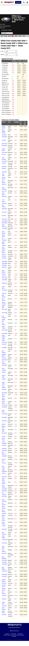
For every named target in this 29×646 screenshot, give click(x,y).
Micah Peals (4, 433)
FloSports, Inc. (18, 627)
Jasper (9, 134)
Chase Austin (4, 219)
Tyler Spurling (4, 221)
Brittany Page (4, 574)
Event (2, 51)
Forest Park (10, 143)
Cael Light (4, 163)
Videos (16, 36)
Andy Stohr (4, 140)
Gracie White (4, 543)
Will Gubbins (4, 265)
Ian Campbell (4, 279)
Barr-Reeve (10, 426)
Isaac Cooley (4, 342)
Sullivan (9, 274)
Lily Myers (4, 379)
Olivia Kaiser (4, 420)
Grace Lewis (4, 605)
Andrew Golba (4, 330)
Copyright (13, 627)
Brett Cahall (4, 553)
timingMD (10, 30)
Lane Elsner (4, 258)
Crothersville (10, 256)
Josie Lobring (4, 539)
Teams (24, 36)
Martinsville (10, 152)
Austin (9, 277)
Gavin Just (4, 275)
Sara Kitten (4, 583)
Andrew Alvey (4, 283)
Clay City (9, 476)
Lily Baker (4, 372)
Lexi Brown (4, 614)
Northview (10, 193)
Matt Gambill (4, 145)
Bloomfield (10, 506)
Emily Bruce (4, 598)
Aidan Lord (4, 254)
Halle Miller (4, 448)
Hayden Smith (4, 359)
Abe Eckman (4, 134)
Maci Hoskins (4, 405)
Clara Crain (4, 358)
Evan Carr (4, 154)
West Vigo (10, 298)
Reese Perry (4, 267)
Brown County (10, 219)
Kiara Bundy (4, 562)
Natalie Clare (4, 490)
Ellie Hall (3, 424)
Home (2, 36)
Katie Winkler (4, 392)
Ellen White (4, 389)
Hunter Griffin (4, 161)
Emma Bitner (4, 450)
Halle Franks (4, 496)
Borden (9, 263)
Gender (2, 54)
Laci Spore (4, 462)
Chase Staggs (4, 333)
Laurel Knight (4, 564)
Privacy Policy (13, 633)
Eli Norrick (4, 215)
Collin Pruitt (4, 212)
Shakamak (10, 549)
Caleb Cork (4, 293)
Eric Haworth (4, 290)
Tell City (9, 562)
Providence (10, 405)
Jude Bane (4, 245)
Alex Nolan (4, 168)
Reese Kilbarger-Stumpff (4, 131)
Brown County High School (5, 26)
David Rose (4, 256)
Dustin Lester (4, 309)
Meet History (4, 33)
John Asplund (4, 228)
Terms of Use (20, 633)
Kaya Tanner (4, 529)
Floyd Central (10, 161)
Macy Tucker (4, 476)
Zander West (4, 208)
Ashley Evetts (4, 571)
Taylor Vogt (4, 595)
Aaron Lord (4, 191)
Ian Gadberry (4, 347)
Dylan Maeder (4, 261)
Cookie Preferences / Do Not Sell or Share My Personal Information (14, 636)
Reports (10, 36)
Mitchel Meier (4, 222)
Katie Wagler (4, 489)
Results (5, 36)
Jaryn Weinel (4, 171)
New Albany (10, 191)
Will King (3, 274)
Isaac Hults (4, 344)
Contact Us (7, 633)
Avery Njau (4, 445)
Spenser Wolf (4, 143)
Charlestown (10, 546)
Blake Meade (4, 365)
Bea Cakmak (4, 417)
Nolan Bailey (4, 136)
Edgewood (10, 358)
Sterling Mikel (4, 263)
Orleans (9, 536)
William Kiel (4, 196)
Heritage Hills (10, 392)
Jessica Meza (4, 413)
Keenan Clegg (4, 312)
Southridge (10, 166)
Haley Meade (4, 456)
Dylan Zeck (4, 184)
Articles (19, 36)
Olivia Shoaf (4, 576)
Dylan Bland (4, 166)
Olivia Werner (4, 560)
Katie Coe (4, 473)
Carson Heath (4, 152)
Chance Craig (4, 277)
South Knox (10, 205)
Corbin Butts (4, 203)
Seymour (9, 235)
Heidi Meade (4, 407)
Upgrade (18, 2)
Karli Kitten (4, 513)
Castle (9, 199)
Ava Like (3, 436)
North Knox (10, 574)
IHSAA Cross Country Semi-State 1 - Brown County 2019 (14, 45)
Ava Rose (4, 525)
